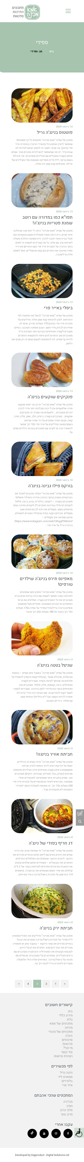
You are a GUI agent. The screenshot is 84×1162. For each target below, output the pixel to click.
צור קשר (67, 1052)
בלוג (70, 1019)
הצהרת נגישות (63, 1056)
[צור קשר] (80, 813)
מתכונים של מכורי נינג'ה (61, 1033)
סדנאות (68, 1043)
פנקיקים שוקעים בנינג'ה (50, 397)
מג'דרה (68, 1101)
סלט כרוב (66, 1110)
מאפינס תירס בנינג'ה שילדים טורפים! (46, 581)
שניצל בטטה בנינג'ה (55, 665)
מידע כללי (66, 1015)
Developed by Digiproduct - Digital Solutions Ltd (42, 1155)
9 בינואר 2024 (65, 659)
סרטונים (67, 1039)
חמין (70, 1106)
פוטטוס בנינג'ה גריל (55, 132)
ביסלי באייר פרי (58, 308)
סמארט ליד (65, 1076)
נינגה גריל (66, 1072)
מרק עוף (67, 1114)
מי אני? (68, 1048)
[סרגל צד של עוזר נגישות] (79, 1133)
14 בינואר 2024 (64, 126)
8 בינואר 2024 (65, 837)
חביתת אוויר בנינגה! (54, 754)
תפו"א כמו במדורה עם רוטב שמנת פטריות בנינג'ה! (47, 220)
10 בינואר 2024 (64, 480)
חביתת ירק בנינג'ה (56, 928)
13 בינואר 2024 (64, 211)
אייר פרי (67, 1085)
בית (51, 51)
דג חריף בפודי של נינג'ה (51, 843)
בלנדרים (67, 1081)
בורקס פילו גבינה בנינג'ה (50, 486)
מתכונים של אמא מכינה (61, 1025)
